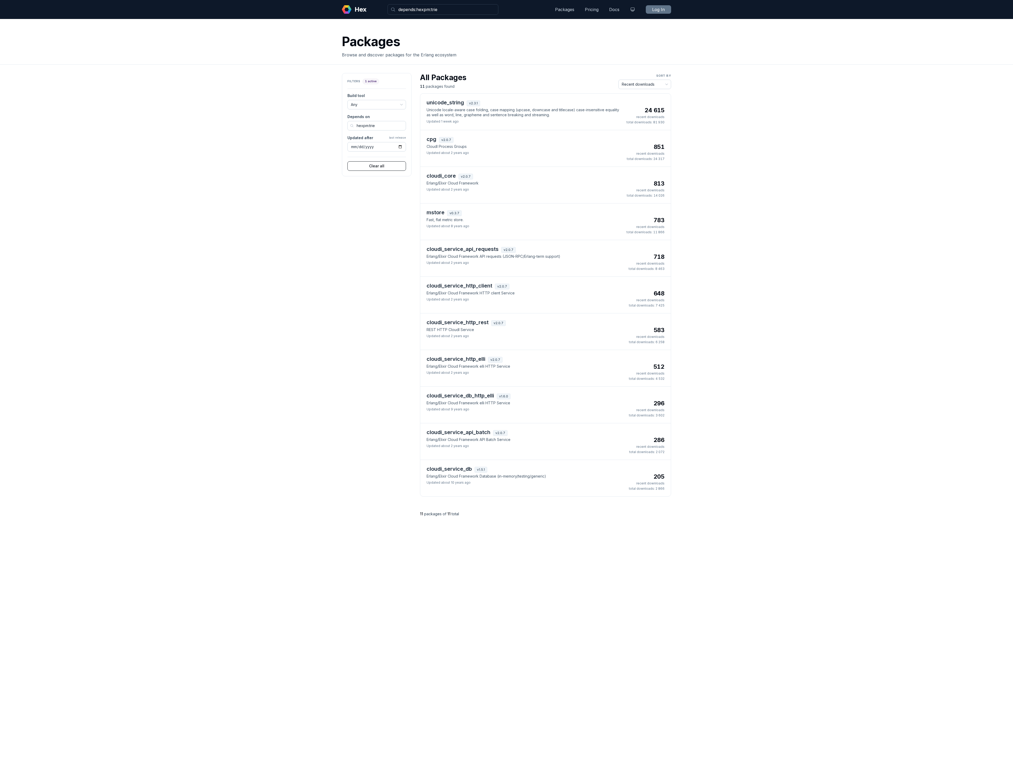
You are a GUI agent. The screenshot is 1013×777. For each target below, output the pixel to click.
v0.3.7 (454, 213)
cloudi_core (441, 176)
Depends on (358, 116)
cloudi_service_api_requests (463, 249)
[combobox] (443, 9)
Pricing (592, 9)
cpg (431, 139)
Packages (564, 9)
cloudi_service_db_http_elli (460, 395)
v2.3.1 (473, 103)
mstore (436, 212)
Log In (658, 9)
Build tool (356, 95)
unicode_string (445, 102)
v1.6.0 (503, 396)
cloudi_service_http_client (459, 286)
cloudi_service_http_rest (458, 322)
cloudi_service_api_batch (458, 432)
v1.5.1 (481, 470)
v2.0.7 (446, 140)
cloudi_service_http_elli (456, 359)
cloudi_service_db (449, 469)
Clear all (376, 166)
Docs (614, 9)
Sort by (663, 75)
